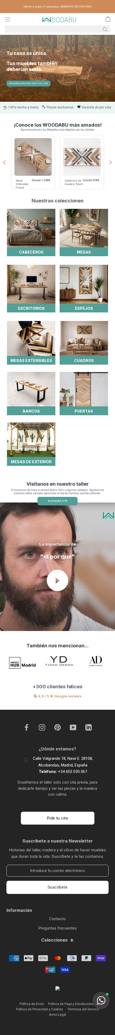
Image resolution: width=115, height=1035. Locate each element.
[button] (101, 1000)
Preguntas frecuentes (58, 928)
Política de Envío (32, 1004)
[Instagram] (42, 727)
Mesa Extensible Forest (22, 184)
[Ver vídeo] (57, 580)
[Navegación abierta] (7, 19)
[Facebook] (26, 727)
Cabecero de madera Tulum (74, 182)
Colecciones (57, 939)
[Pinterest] (57, 727)
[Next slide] (110, 162)
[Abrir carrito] (108, 19)
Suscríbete (58, 887)
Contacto (57, 918)
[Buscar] (57, 29)
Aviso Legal (57, 1015)
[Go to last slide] (5, 162)
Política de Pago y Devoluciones (71, 1004)
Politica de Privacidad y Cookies (39, 1009)
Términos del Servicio (83, 1009)
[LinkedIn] (88, 727)
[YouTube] (73, 727)
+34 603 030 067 (72, 771)
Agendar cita (57, 501)
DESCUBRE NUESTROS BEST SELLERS (28, 83)
